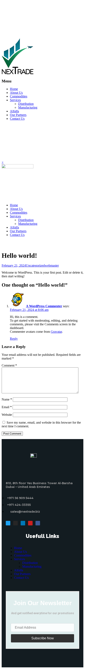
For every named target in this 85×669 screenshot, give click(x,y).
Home (14, 89)
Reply (14, 338)
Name (7, 399)
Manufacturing (27, 107)
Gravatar (56, 331)
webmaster (52, 265)
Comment (9, 365)
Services (15, 100)
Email (7, 407)
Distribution (26, 103)
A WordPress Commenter (44, 306)
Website (7, 414)
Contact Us (17, 118)
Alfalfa (14, 111)
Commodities (18, 96)
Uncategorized (35, 265)
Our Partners (18, 115)
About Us (16, 92)
